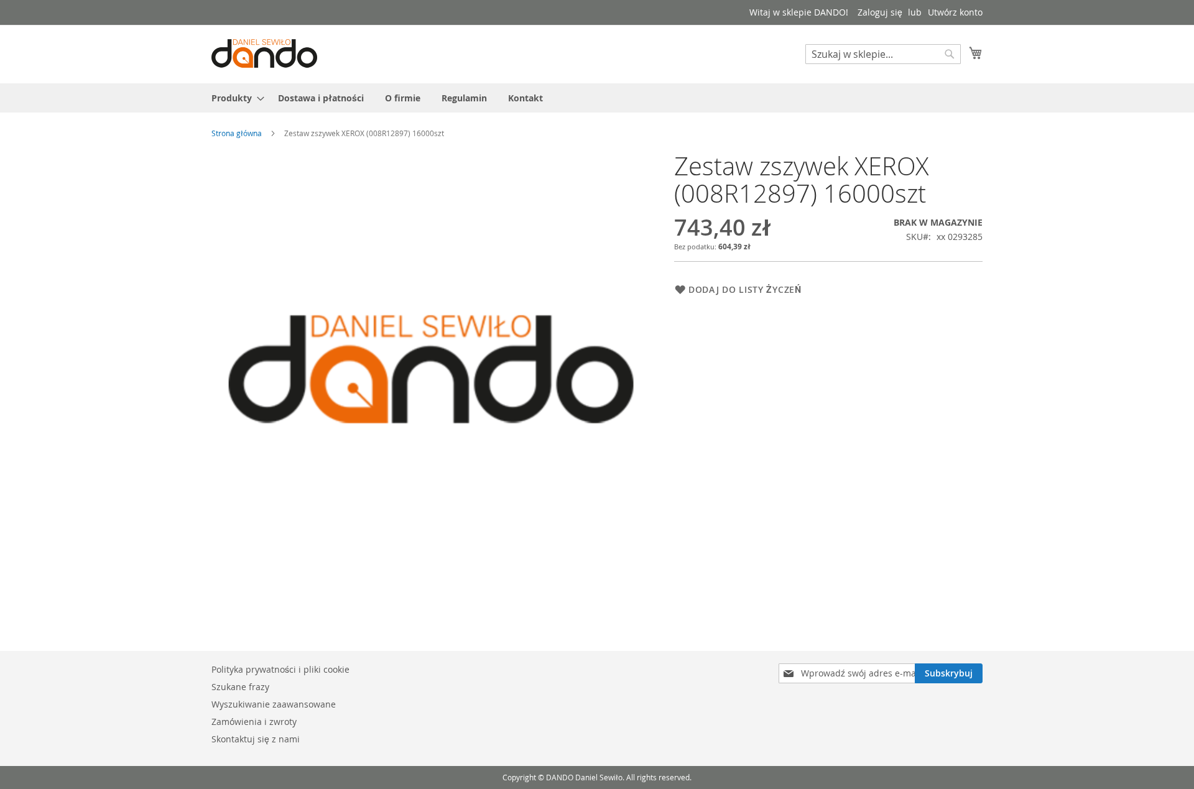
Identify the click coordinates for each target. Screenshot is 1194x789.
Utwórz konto (955, 12)
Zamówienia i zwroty (254, 721)
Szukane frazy (240, 687)
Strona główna (236, 133)
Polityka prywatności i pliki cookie (280, 669)
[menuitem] (234, 98)
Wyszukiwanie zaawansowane (273, 704)
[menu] (597, 98)
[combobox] (883, 54)
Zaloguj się (880, 12)
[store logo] (264, 53)
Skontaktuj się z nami (255, 739)
